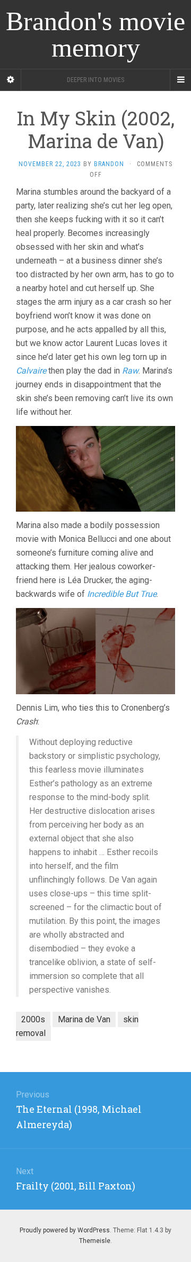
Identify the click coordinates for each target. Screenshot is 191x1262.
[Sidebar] (10, 79)
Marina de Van (84, 1019)
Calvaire (31, 371)
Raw (130, 371)
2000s (33, 1019)
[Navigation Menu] (180, 79)
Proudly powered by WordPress (65, 1230)
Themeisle (94, 1241)
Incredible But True (122, 594)
